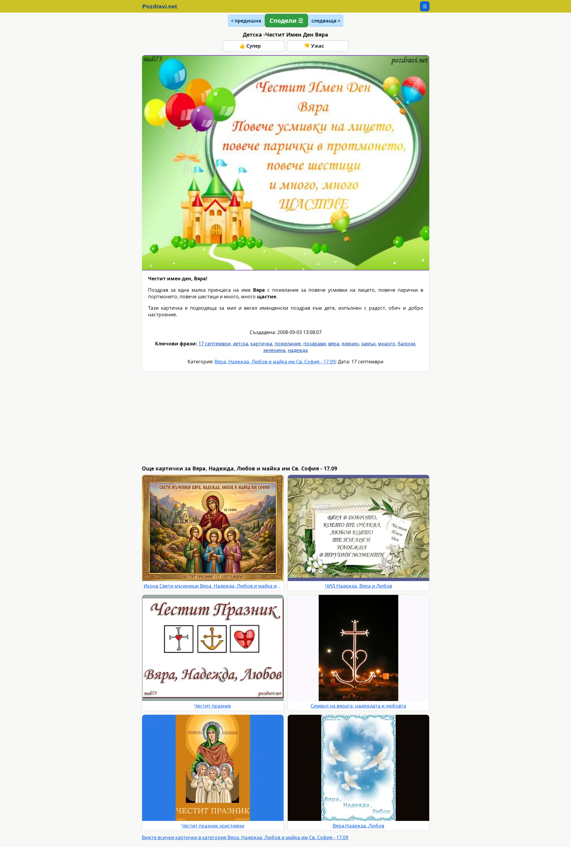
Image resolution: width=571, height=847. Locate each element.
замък (368, 343)
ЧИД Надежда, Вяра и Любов (358, 586)
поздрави (314, 343)
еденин (350, 343)
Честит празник (212, 705)
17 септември (214, 343)
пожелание (288, 343)
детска (240, 343)
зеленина (274, 350)
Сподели (282, 20)
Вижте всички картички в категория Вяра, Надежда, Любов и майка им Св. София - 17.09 (245, 837)
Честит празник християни (212, 825)
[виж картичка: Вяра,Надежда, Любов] (358, 768)
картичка (261, 343)
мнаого (386, 343)
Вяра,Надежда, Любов (358, 825)
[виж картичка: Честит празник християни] (213, 768)
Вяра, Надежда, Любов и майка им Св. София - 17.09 (275, 361)
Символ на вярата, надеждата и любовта (358, 705)
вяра (333, 343)
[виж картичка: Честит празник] (213, 648)
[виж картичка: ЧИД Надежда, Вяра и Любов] (358, 528)
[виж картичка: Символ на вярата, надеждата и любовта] (358, 648)
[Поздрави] (162, 6)
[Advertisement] (321, 418)
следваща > (326, 20)
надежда (298, 350)
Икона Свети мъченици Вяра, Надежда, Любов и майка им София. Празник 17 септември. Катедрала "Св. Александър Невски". (213, 586)
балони (406, 343)
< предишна (246, 20)
